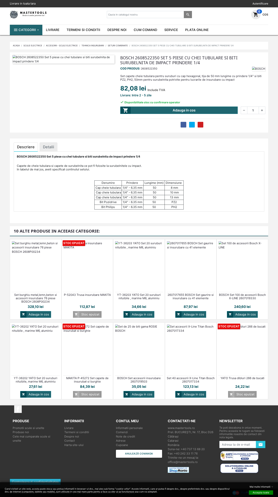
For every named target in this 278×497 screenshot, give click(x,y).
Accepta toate (261, 492)
